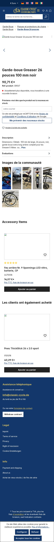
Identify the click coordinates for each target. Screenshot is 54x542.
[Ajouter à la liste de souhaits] (45, 255)
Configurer (22, 532)
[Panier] (50, 10)
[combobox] (24, 16)
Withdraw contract (13, 414)
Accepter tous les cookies (28, 538)
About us (6, 473)
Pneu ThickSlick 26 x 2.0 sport (21, 348)
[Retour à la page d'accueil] (26, 10)
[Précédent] (4, 50)
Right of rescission (10, 446)
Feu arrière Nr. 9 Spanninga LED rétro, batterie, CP (26, 269)
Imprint (5, 431)
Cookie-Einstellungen (12, 451)
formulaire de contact (23, 408)
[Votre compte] (47, 10)
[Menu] (4, 10)
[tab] (26, 142)
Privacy (6, 441)
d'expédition (18, 514)
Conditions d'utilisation (26, 116)
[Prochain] (50, 50)
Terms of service (10, 436)
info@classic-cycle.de (16, 395)
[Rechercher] (46, 16)
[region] (27, 260)
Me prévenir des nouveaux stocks (27, 120)
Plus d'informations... (40, 527)
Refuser (35, 532)
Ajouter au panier (27, 289)
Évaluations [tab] (7, 153)
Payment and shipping (12, 468)
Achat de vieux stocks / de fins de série (20, 477)
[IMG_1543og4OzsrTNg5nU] (27, 50)
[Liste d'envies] (43, 10)
